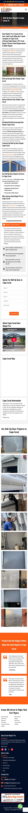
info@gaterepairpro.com (12, 783)
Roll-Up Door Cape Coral (16, 27)
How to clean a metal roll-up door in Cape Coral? (14, 249)
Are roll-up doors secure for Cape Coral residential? (14, 269)
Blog (4, 770)
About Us (5, 763)
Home (2, 27)
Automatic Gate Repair (8, 757)
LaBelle (3, 726)
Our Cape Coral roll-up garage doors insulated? (14, 255)
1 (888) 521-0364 (9, 779)
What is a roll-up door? (12, 224)
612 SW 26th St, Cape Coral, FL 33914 (13, 788)
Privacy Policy (6, 765)
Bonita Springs (4, 716)
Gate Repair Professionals (17, 809)
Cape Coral (7, 27)
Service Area (6, 768)
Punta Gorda (18, 722)
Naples (16, 718)
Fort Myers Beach (5, 724)
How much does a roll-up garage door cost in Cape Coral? (13, 262)
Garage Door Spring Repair (9, 760)
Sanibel (16, 724)
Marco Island (17, 716)
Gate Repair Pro (12, 205)
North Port (17, 720)
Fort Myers (3, 722)
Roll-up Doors (11, 50)
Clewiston (3, 720)
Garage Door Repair (14, 89)
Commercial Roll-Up (9, 154)
